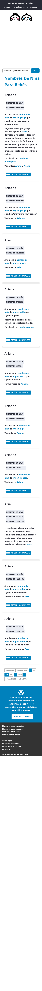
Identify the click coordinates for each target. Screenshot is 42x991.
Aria (19, 267)
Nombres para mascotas (13, 726)
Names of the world (11, 734)
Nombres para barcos (11, 732)
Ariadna (10, 95)
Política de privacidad (11, 746)
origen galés (19, 312)
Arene (18, 166)
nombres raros (26, 327)
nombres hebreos (15, 521)
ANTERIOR (22, 670)
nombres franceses (16, 467)
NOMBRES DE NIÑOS (12, 7)
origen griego (19, 117)
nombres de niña (14, 103)
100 (20, 674)
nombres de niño (15, 517)
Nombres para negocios (12, 729)
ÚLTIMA (22, 678)
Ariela (8, 566)
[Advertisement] (21, 44)
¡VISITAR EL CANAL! (22, 716)
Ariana (9, 289)
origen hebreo (20, 589)
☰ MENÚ (34, 7)
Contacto (6, 749)
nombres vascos (14, 366)
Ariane (27, 166)
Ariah (8, 240)
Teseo (24, 131)
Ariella (9, 619)
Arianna (10, 406)
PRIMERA (10, 670)
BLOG (25, 7)
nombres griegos (15, 107)
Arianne (10, 455)
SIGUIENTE (10, 678)
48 (34, 670)
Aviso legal (7, 740)
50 (11, 674)
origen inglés (19, 263)
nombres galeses (14, 302)
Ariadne (10, 188)
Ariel (8, 504)
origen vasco (19, 376)
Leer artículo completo (18, 174)
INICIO (11, 3)
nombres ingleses (15, 253)
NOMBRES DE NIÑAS (24, 3)
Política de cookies (10, 743)
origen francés (20, 477)
